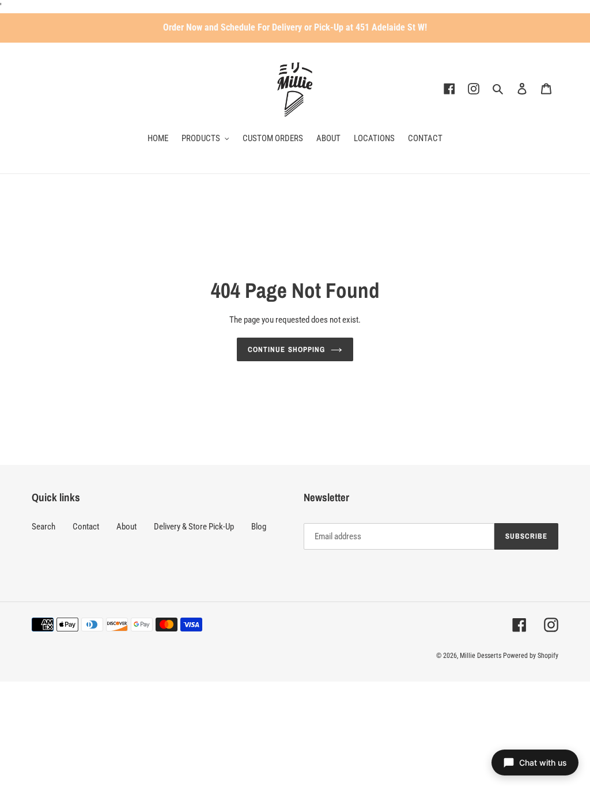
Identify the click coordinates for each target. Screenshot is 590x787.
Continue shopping (286, 349)
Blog (258, 526)
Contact (86, 526)
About (126, 526)
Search (43, 526)
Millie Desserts (480, 656)
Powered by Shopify (530, 656)
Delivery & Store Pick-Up (194, 526)
